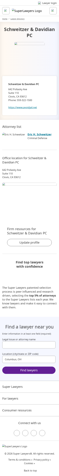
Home (4, 19)
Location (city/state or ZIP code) (20, 354)
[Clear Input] (52, 345)
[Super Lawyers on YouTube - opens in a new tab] (34, 433)
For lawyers (10, 398)
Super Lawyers (12, 387)
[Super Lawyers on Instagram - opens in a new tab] (25, 433)
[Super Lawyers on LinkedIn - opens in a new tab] (42, 433)
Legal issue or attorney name (19, 339)
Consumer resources (17, 410)
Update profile (29, 242)
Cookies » (29, 463)
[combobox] (29, 344)
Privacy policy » (42, 459)
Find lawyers (29, 370)
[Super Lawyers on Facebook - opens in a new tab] (17, 433)
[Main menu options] (6, 10)
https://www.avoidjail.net (22, 107)
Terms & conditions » (20, 459)
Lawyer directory (17, 19)
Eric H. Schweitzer (40, 134)
